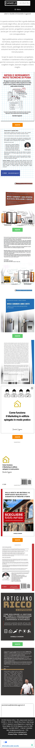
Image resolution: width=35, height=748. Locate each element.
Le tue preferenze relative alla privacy (19, 742)
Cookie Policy (22, 734)
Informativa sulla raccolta (10, 746)
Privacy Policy (12, 734)
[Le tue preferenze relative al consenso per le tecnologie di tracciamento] (32, 745)
